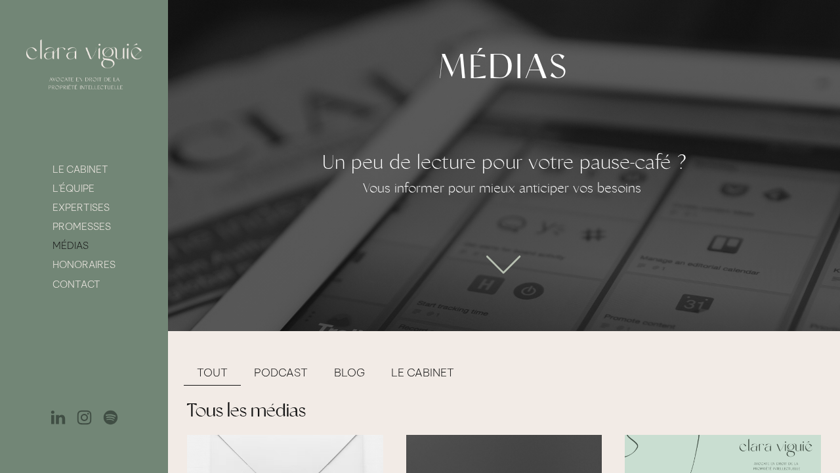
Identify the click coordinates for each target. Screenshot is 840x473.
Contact (76, 284)
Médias (70, 245)
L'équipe (73, 188)
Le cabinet (80, 169)
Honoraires (84, 264)
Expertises (81, 207)
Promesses (81, 226)
